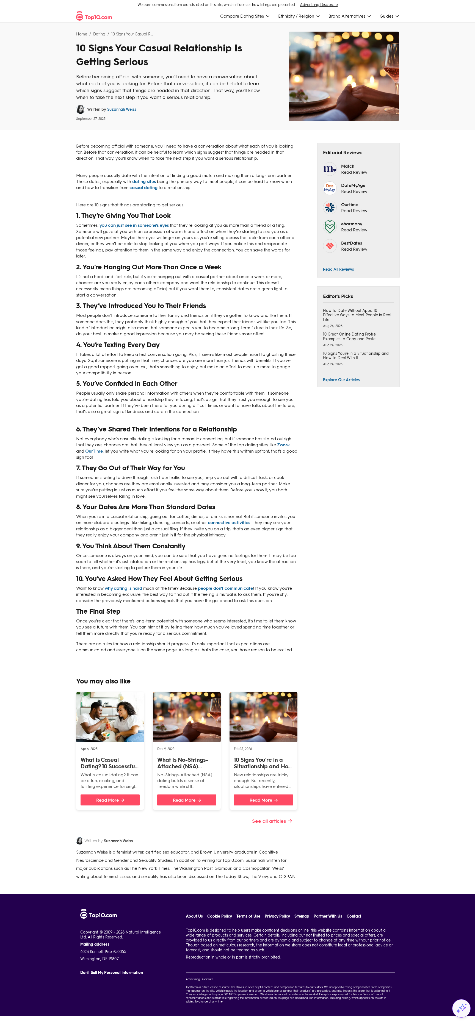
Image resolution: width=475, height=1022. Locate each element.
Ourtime (349, 204)
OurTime (94, 451)
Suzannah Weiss (121, 109)
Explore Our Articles (341, 379)
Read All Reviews (338, 269)
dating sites (144, 181)
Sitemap (301, 916)
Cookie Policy (219, 916)
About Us (194, 916)
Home (81, 34)
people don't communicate (225, 588)
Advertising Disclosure (319, 4)
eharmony (351, 223)
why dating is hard (123, 588)
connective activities (229, 522)
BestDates (351, 243)
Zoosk (283, 444)
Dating (99, 34)
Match (347, 166)
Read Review (354, 172)
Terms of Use (248, 916)
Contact (354, 916)
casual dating (143, 187)
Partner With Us (328, 916)
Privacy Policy (277, 916)
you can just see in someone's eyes (134, 225)
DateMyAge (353, 185)
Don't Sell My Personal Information (111, 972)
